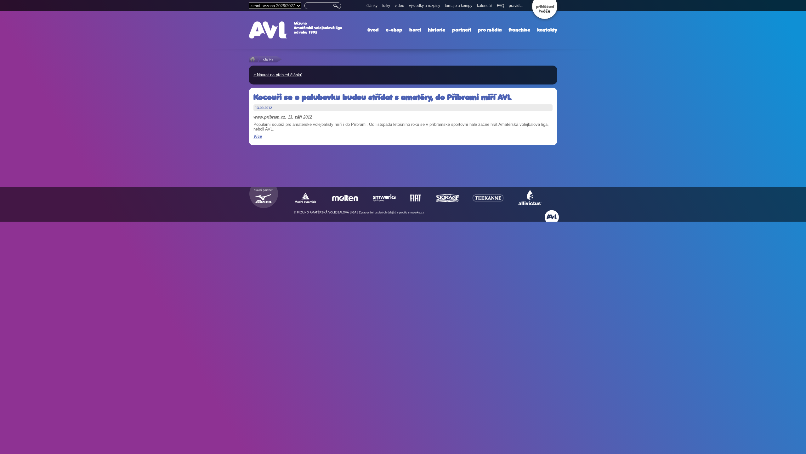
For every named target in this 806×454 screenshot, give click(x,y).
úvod (373, 30)
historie (436, 30)
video (399, 5)
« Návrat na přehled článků (277, 75)
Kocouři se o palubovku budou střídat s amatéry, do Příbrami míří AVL (382, 97)
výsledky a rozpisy (424, 5)
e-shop (394, 30)
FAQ (500, 5)
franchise (519, 30)
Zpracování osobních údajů (376, 212)
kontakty (547, 30)
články (371, 5)
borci (415, 30)
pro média (490, 30)
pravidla (516, 5)
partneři (461, 30)
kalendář (484, 5)
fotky (386, 5)
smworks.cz (416, 212)
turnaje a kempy (458, 5)
